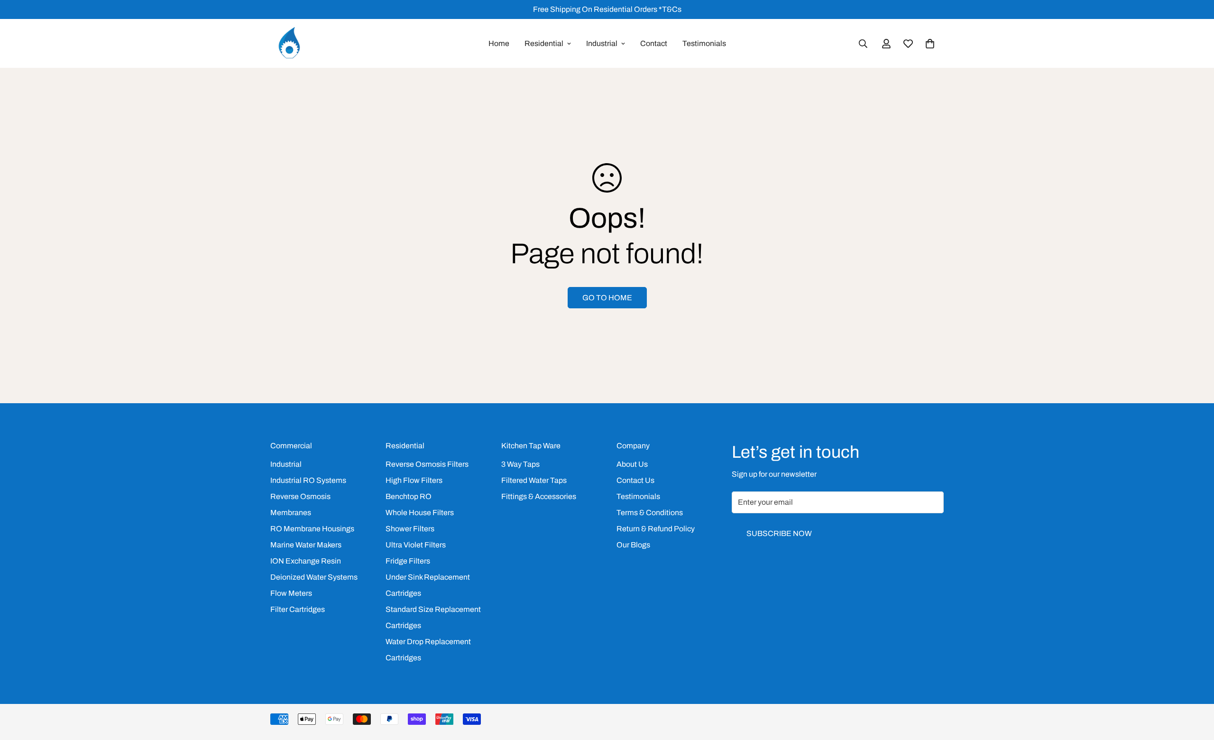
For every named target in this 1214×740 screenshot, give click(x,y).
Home (498, 43)
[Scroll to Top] (1195, 688)
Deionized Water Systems (314, 577)
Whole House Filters (420, 513)
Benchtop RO (409, 496)
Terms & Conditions (649, 513)
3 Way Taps (520, 464)
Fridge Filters (408, 561)
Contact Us (635, 480)
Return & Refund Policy (655, 529)
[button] (930, 44)
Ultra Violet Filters (416, 545)
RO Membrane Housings (312, 529)
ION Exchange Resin (305, 561)
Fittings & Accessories (538, 496)
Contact (653, 43)
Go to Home (607, 298)
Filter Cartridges (297, 609)
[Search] (863, 43)
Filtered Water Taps (534, 480)
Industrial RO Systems (308, 480)
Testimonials (704, 43)
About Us (632, 464)
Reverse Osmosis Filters (427, 464)
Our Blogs (633, 545)
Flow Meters (291, 593)
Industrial (601, 43)
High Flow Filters (414, 480)
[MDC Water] (289, 43)
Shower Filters (410, 529)
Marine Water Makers (305, 545)
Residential (543, 43)
